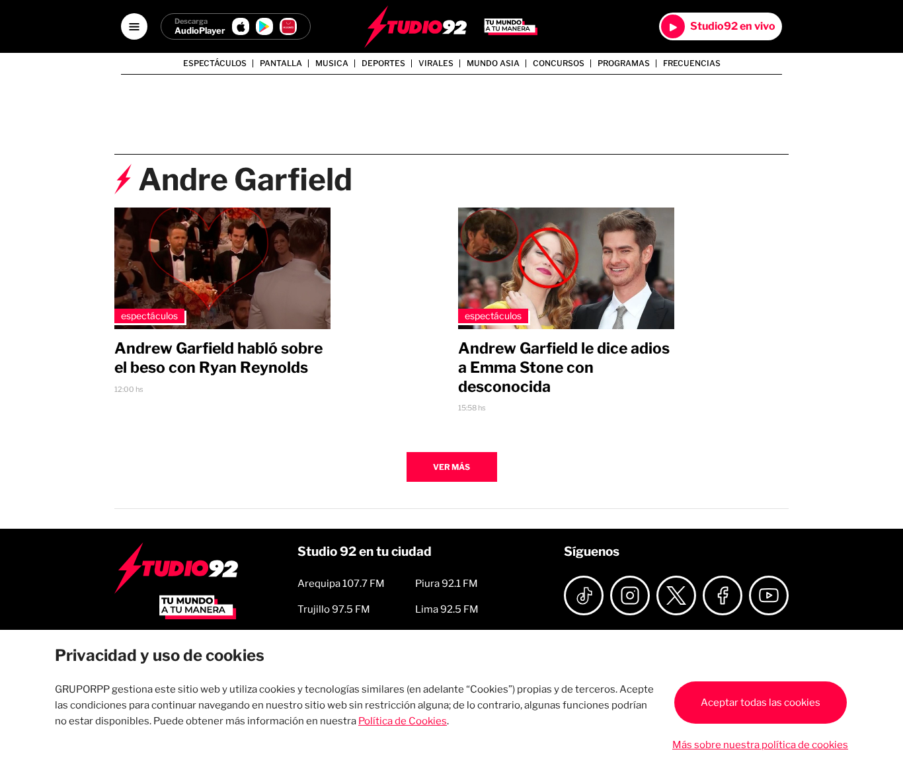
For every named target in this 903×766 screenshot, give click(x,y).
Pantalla (281, 63)
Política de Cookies (402, 721)
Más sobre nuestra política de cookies (760, 745)
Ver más (451, 467)
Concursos (558, 63)
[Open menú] (134, 26)
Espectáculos (215, 63)
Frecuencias (692, 63)
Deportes (383, 63)
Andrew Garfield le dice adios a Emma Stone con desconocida (564, 367)
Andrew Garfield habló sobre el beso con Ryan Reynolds (218, 358)
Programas (624, 63)
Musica (331, 63)
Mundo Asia (493, 63)
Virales (435, 63)
